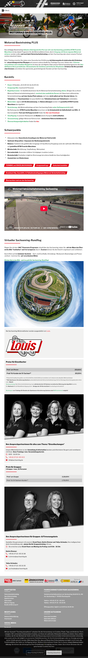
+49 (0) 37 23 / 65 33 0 (17, 457)
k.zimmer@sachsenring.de (18, 556)
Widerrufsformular (50, 620)
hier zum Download (52, 113)
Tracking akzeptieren (54, 653)
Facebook (7, 627)
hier (37, 121)
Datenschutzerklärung (11, 616)
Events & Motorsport (11, 605)
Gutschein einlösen (50, 618)
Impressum (8, 618)
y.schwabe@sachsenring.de (18, 568)
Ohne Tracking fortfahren (36, 653)
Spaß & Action (9, 598)
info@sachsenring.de (16, 460)
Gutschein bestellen (50, 616)
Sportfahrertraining (10, 596)
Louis (48, 331)
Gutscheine (7, 600)
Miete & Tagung (9, 602)
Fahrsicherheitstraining (11, 594)
